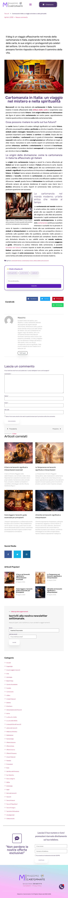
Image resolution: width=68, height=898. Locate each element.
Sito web (6, 409)
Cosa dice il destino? (24, 272)
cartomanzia (42, 223)
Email (6, 402)
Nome (6, 396)
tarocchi (46, 260)
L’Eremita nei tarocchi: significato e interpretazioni (54, 590)
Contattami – (27, 886)
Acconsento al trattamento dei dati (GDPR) (48, 855)
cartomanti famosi (16, 260)
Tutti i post (22, 353)
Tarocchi (6, 13)
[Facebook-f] (8, 554)
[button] (32, 299)
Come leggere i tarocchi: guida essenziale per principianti (24, 590)
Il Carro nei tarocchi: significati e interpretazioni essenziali (23, 577)
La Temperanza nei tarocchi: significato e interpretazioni (54, 576)
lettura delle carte (40, 110)
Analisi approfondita (12, 272)
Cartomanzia (25, 260)
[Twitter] (17, 554)
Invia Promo (41, 860)
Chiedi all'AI (34, 286)
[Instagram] (26, 554)
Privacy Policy (36, 886)
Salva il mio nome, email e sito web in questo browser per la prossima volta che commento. (30, 416)
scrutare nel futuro (13, 248)
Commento (7, 373)
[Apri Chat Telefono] (61, 886)
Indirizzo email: (13, 634)
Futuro (31, 260)
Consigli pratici (34, 272)
